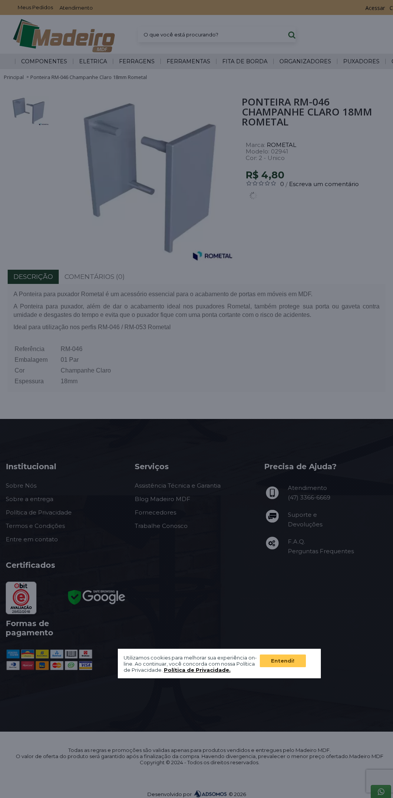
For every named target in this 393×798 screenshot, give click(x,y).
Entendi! (282, 661)
